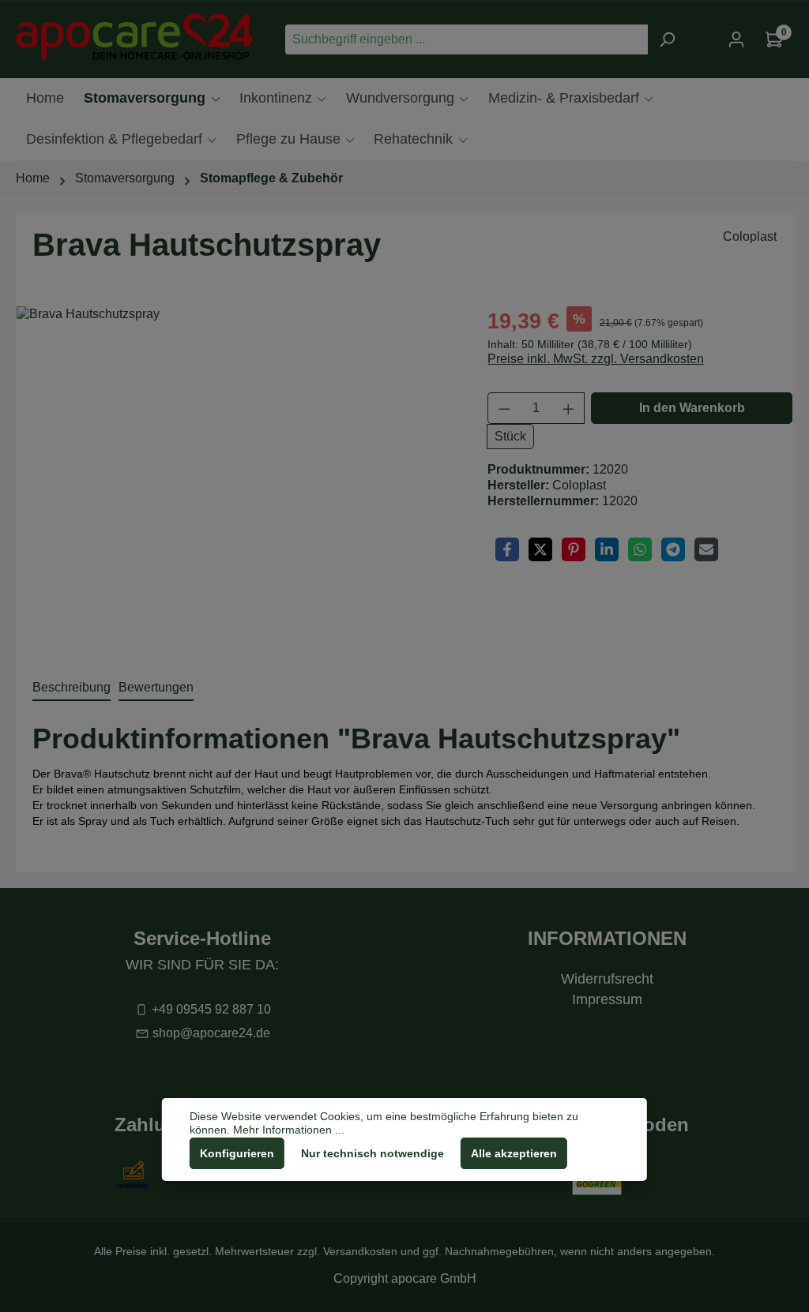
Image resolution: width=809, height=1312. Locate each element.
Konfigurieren (237, 1153)
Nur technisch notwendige (372, 1153)
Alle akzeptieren (514, 1153)
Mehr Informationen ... (288, 1129)
